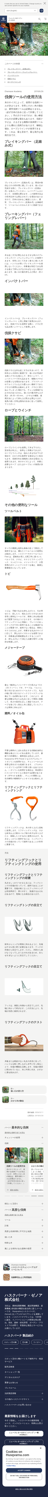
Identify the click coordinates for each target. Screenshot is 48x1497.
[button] (7, 1196)
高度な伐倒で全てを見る (14, 1215)
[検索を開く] (39, 19)
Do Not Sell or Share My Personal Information (24, 1476)
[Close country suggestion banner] (45, 3)
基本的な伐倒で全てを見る (15, 1133)
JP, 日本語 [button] (11, 20)
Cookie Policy (11, 1466)
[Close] (41, 1448)
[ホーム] (3, 19)
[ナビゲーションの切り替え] (45, 19)
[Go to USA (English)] (41, 11)
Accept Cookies (24, 1470)
